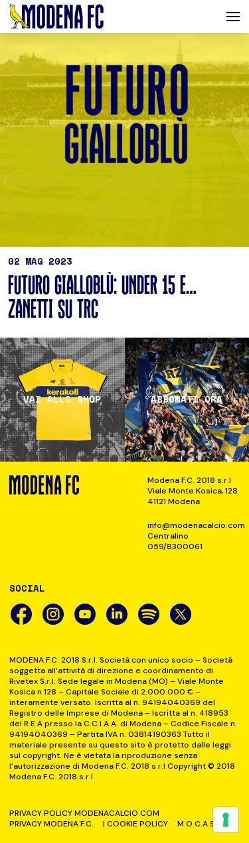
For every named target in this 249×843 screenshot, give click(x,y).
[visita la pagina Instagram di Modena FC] (53, 614)
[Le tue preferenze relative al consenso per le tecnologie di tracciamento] (225, 819)
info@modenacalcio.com (193, 525)
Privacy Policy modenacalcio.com (84, 813)
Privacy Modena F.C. (51, 823)
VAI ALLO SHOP (62, 399)
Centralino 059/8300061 (175, 541)
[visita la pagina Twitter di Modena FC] (180, 614)
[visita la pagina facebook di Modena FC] (21, 614)
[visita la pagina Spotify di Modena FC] (148, 614)
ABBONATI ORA (186, 399)
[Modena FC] (56, 16)
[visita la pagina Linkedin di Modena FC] (116, 614)
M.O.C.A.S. (196, 823)
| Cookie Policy (135, 823)
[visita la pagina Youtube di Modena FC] (85, 614)
